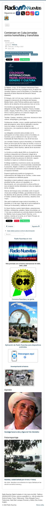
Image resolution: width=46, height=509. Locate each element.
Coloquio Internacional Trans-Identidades (17, 54)
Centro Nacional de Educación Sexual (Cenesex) (19, 52)
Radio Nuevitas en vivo (23, 238)
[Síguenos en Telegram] (37, 13)
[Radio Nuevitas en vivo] (6, 18)
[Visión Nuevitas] (27, 13)
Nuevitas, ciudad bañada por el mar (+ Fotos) (20, 480)
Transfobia (8, 56)
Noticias (14, 45)
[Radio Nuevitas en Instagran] (32, 13)
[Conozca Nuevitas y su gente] (23, 322)
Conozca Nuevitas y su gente (23, 299)
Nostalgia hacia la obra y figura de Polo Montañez (21, 432)
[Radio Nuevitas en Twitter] (23, 13)
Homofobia (34, 54)
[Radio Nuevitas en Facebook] (18, 13)
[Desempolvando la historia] (19, 377)
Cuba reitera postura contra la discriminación (21, 231)
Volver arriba (40, 505)
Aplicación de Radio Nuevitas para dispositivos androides (23, 346)
